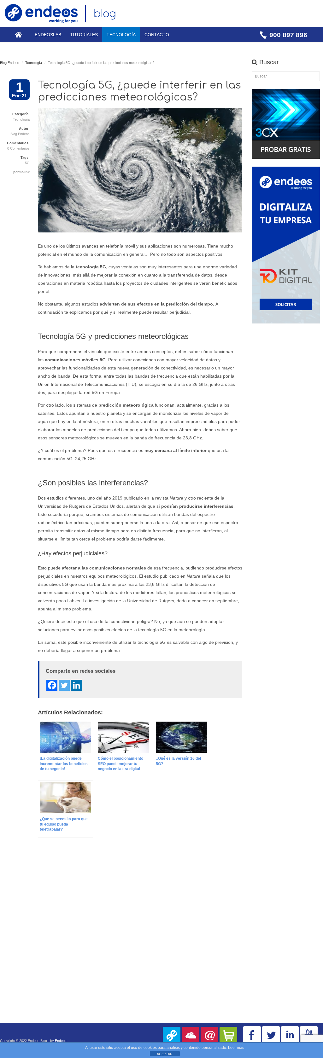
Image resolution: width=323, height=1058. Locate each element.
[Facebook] (51, 685)
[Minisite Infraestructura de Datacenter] (190, 1035)
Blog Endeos (9, 63)
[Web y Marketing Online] (209, 1035)
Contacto (156, 34)
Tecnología (121, 34)
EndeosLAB (48, 34)
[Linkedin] (76, 685)
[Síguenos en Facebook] (252, 1035)
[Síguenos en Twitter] (271, 1035)
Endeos (61, 1041)
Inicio (18, 34)
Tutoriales (84, 34)
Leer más (236, 1047)
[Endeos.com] (171, 1035)
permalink (21, 172)
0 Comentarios (18, 148)
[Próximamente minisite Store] (228, 1035)
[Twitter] (64, 685)
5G (27, 163)
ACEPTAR (165, 1054)
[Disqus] (121, 935)
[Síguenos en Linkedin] (290, 1035)
